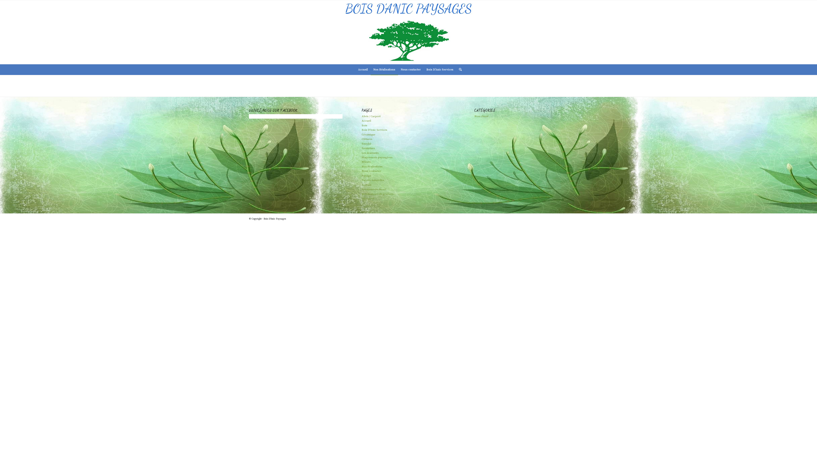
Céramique (368, 134)
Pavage (366, 175)
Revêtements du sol (374, 189)
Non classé (481, 116)
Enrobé (366, 143)
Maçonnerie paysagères (377, 157)
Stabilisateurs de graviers (377, 194)
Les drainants (370, 153)
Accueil (366, 120)
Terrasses (368, 198)
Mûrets (366, 162)
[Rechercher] (459, 69)
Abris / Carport (371, 116)
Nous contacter (371, 171)
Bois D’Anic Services (374, 130)
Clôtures (367, 139)
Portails (366, 185)
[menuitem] (363, 69)
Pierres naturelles (373, 180)
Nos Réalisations (372, 166)
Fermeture (368, 148)
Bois (364, 125)
